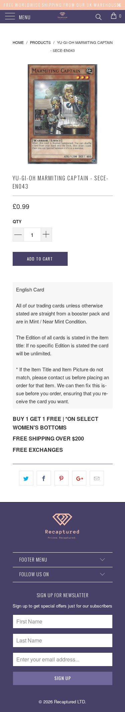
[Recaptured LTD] (62, 16)
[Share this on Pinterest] (61, 478)
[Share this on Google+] (79, 478)
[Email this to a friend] (97, 478)
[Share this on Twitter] (26, 478)
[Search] (98, 16)
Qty (17, 221)
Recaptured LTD (69, 701)
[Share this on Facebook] (44, 478)
